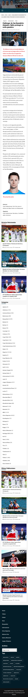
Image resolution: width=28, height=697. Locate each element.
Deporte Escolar (7, 666)
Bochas (4, 325)
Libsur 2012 (16, 672)
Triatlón (5, 448)
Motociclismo (6, 394)
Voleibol (5, 460)
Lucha (4, 391)
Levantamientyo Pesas (8, 388)
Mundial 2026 (6, 400)
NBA (4, 412)
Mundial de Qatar (7, 403)
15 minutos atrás (17, 247)
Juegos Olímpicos (7, 382)
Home (3, 610)
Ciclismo (5, 334)
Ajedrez (5, 307)
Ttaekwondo (6, 451)
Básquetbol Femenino (16, 660)
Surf (4, 436)
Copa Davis (5, 340)
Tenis (16, 20)
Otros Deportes (18, 263)
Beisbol (4, 322)
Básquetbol (6, 660)
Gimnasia (5, 364)
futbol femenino (7, 672)
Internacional (10, 20)
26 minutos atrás (17, 272)
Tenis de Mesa (6, 442)
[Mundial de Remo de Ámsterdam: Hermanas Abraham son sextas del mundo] (14, 258)
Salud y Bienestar (7, 430)
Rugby (4, 427)
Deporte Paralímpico (19, 666)
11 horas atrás (16, 600)
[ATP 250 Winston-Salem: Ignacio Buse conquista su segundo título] (14, 284)
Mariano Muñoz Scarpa (8, 29)
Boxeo (4, 328)
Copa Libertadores (7, 343)
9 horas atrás (16, 572)
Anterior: (13, 206)
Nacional (14, 239)
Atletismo (5, 310)
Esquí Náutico (6, 358)
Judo (4, 379)
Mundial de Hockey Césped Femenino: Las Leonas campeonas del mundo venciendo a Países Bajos (13, 596)
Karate (4, 385)
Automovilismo (7, 313)
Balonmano (6, 316)
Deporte (5, 20)
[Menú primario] (4, 10)
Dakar (4, 349)
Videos (4, 457)
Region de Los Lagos (8, 678)
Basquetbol (6, 319)
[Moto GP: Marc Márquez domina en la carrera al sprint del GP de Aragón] (14, 558)
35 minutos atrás (17, 298)
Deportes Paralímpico (8, 669)
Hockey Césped (6, 370)
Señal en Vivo (5, 634)
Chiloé (11, 663)
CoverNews (18, 692)
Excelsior (18, 669)
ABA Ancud (5, 657)
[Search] (26, 10)
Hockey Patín (6, 373)
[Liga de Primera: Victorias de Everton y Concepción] (14, 233)
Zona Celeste (6, 463)
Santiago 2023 (6, 433)
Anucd (17, 657)
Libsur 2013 (5, 675)
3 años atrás (17, 29)
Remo (4, 265)
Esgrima (5, 355)
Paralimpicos (6, 418)
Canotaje (5, 331)
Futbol (9, 239)
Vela (4, 454)
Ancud (12, 657)
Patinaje (5, 421)
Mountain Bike (6, 397)
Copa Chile (5, 337)
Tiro (4, 445)
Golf (4, 367)
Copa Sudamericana (8, 346)
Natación (5, 409)
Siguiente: (13, 213)
